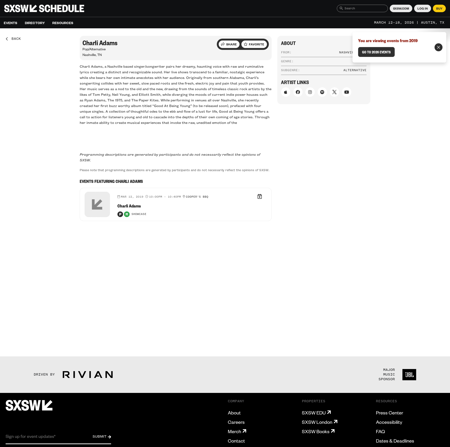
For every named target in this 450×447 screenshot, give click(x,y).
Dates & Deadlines (395, 440)
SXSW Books (316, 431)
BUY (439, 8)
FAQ (380, 431)
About (234, 412)
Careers (236, 422)
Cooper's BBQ (197, 197)
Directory (35, 23)
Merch (234, 431)
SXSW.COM (401, 8)
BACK (14, 39)
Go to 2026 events (376, 52)
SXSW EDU (314, 412)
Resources (62, 23)
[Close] (438, 47)
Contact (236, 440)
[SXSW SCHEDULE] (44, 8)
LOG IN (422, 8)
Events (10, 23)
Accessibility (389, 422)
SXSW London (317, 422)
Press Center (389, 412)
